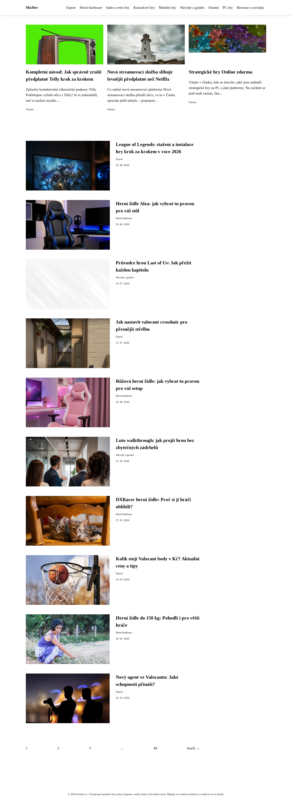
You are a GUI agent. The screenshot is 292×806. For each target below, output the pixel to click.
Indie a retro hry (118, 8)
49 (155, 748)
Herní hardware (91, 8)
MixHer (32, 8)
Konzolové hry (144, 8)
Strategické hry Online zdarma (220, 71)
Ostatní (213, 8)
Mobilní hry (167, 8)
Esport (71, 8)
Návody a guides (192, 8)
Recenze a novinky (250, 8)
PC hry (228, 8)
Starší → (193, 748)
